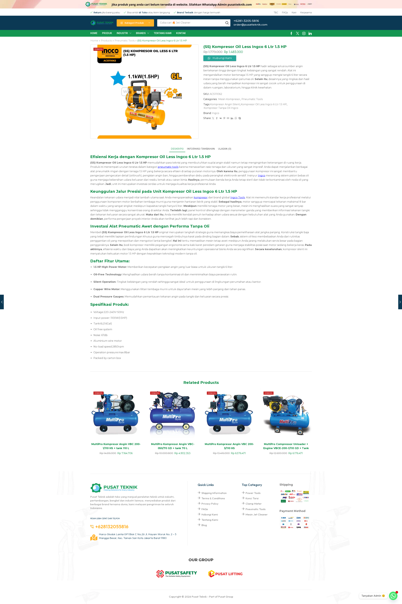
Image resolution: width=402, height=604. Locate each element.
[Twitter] (297, 33)
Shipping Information (214, 493)
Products (106, 40)
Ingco (215, 113)
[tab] (177, 149)
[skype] (239, 118)
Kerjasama (306, 12)
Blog (204, 525)
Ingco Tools (237, 197)
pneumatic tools (168, 166)
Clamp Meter (254, 503)
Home (94, 40)
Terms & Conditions (213, 498)
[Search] (227, 22)
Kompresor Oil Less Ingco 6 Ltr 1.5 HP (264, 104)
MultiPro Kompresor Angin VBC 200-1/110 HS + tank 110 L (116, 446)
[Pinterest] (224, 118)
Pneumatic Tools (125, 40)
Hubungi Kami (209, 514)
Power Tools (253, 493)
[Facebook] (291, 33)
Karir (294, 12)
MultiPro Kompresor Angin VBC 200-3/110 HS (229, 446)
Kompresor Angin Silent (225, 104)
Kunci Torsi (252, 498)
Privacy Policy (209, 503)
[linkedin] (232, 118)
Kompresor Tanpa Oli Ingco (221, 107)
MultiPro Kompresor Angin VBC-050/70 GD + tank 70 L (172, 446)
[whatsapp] (236, 118)
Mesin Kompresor (229, 99)
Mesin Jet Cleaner (257, 514)
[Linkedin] (310, 33)
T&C (276, 12)
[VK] (221, 118)
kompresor (201, 197)
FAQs (285, 12)
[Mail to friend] (228, 118)
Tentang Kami (209, 519)
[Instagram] (303, 33)
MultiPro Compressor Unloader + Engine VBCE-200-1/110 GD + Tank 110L (286, 448)
